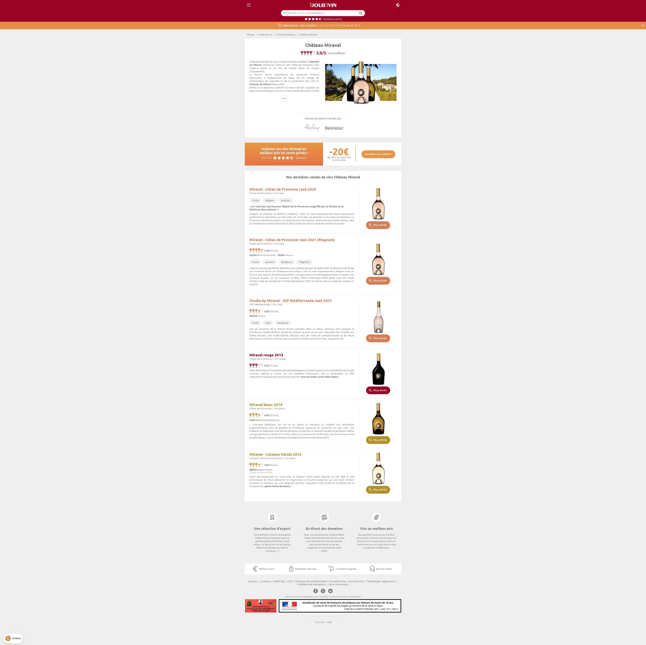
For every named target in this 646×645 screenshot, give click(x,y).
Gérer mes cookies (338, 584)
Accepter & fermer (56, 628)
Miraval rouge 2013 (266, 355)
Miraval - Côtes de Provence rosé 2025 (282, 189)
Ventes (250, 34)
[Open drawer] (249, 5)
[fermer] (642, 25)
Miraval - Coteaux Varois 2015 (275, 454)
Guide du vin (265, 34)
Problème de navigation (311, 584)
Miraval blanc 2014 (265, 404)
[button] (13, 638)
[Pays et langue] (397, 5)
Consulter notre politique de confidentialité (26, 617)
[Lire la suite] (284, 98)
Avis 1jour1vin (356, 581)
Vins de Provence (285, 34)
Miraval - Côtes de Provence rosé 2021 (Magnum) (292, 239)
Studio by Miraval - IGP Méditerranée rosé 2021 (290, 300)
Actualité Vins (338, 581)
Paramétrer (21, 628)
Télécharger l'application (381, 581)
